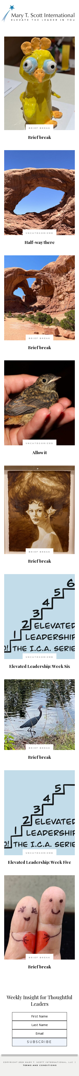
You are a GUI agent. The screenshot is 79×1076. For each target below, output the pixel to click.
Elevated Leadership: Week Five (39, 862)
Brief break (39, 137)
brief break (39, 128)
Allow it (39, 452)
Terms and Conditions (40, 1065)
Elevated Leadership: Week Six (39, 666)
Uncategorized (40, 233)
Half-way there (40, 242)
